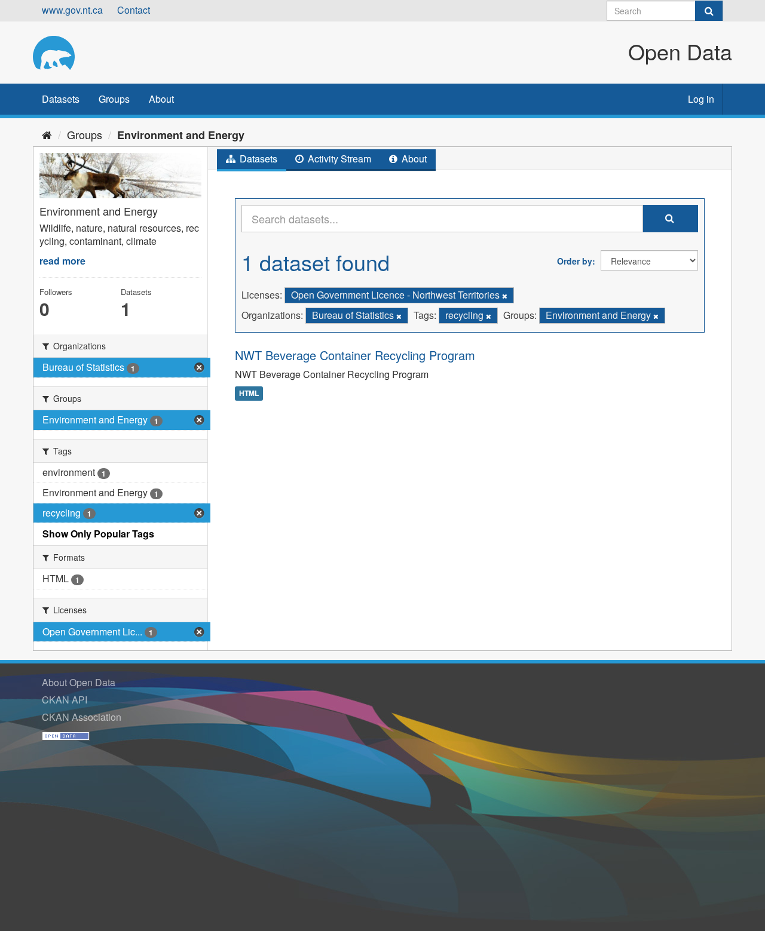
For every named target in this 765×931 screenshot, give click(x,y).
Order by (574, 261)
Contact (133, 10)
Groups (114, 99)
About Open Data (78, 682)
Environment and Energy (180, 135)
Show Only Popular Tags (98, 533)
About (161, 99)
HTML (249, 393)
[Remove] (504, 295)
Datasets (60, 99)
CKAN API (64, 699)
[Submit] (709, 11)
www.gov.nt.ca (72, 10)
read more (62, 261)
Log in (701, 99)
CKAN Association (81, 717)
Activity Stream (338, 158)
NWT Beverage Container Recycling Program (355, 355)
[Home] (47, 134)
